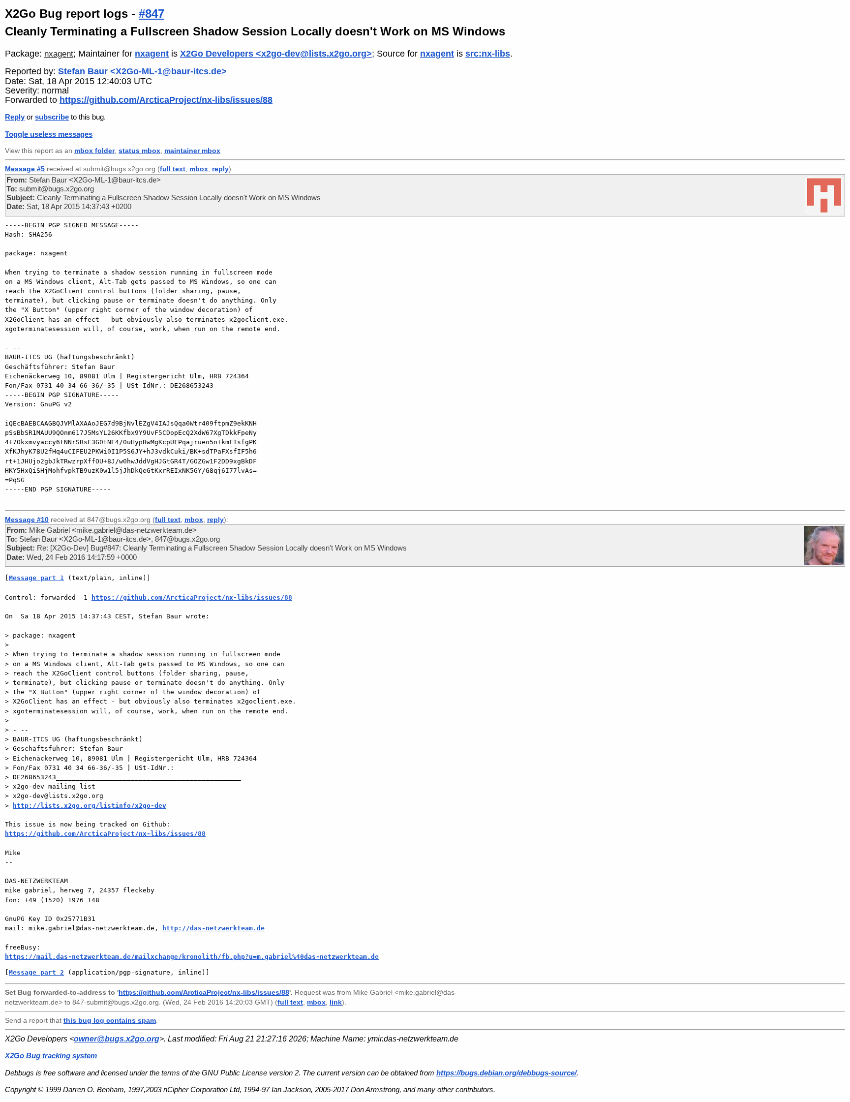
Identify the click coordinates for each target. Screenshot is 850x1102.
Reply (15, 117)
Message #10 (27, 519)
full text (172, 169)
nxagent (58, 54)
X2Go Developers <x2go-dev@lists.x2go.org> (276, 54)
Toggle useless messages (48, 134)
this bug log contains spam (109, 1020)
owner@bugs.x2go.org (116, 1039)
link (336, 1002)
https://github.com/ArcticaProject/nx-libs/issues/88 (166, 100)
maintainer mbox (192, 150)
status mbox (139, 150)
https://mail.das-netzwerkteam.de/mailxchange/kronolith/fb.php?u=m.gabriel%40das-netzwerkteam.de (192, 956)
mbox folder (94, 150)
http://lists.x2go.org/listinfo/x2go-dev (89, 805)
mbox (198, 169)
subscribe (52, 117)
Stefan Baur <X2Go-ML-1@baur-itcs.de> (142, 71)
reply (220, 169)
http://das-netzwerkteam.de (213, 928)
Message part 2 (36, 972)
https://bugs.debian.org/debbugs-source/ (506, 1073)
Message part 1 (36, 578)
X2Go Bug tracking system (51, 1055)
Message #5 (25, 169)
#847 (151, 13)
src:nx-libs (487, 54)
